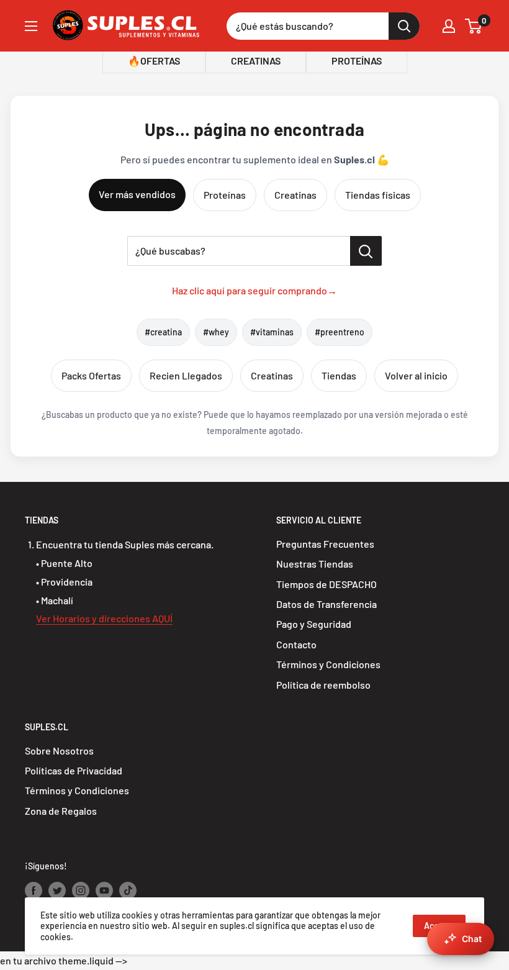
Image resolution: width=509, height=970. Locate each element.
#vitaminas (272, 332)
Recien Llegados (186, 375)
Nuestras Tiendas (314, 563)
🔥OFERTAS (154, 60)
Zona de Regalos (61, 811)
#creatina (163, 332)
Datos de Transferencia (326, 604)
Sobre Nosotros (59, 750)
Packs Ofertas (91, 375)
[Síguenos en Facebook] (33, 890)
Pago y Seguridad (313, 624)
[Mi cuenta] (449, 26)
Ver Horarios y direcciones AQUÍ (104, 618)
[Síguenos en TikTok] (128, 890)
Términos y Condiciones (328, 664)
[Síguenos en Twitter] (57, 890)
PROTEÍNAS (356, 60)
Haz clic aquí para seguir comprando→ (254, 290)
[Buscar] (404, 26)
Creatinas (295, 195)
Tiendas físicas (377, 195)
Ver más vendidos (137, 194)
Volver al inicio (416, 375)
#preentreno (339, 332)
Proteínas (225, 195)
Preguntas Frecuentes (325, 544)
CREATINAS (256, 60)
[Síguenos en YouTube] (104, 890)
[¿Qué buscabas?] (366, 251)
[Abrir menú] (31, 26)
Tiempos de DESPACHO (326, 584)
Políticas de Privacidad (73, 770)
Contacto (296, 644)
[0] (474, 26)
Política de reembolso (323, 685)
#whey (216, 332)
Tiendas (339, 375)
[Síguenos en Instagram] (80, 890)
